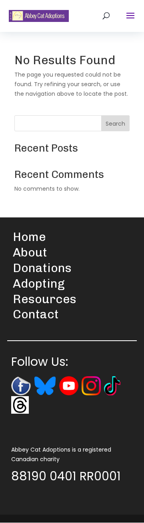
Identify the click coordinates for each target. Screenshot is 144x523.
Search (115, 124)
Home (29, 237)
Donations (42, 268)
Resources (44, 299)
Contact (36, 314)
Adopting (39, 283)
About (30, 252)
